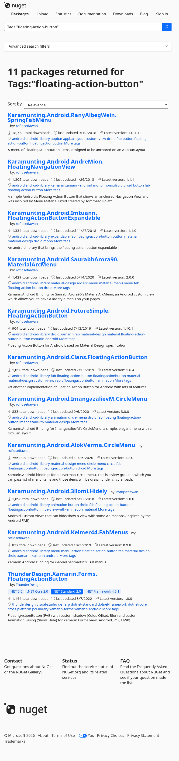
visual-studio (47, 604)
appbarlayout (74, 138)
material (131, 236)
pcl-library (40, 609)
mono (98, 185)
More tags (72, 143)
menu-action (71, 550)
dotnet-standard (84, 604)
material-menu (111, 283)
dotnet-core (137, 604)
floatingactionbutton (46, 143)
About (43, 735)
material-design (20, 241)
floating (109, 417)
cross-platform (19, 609)
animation (105, 380)
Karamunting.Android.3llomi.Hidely (57, 491)
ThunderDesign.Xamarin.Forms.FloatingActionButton (52, 576)
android (18, 138)
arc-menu (90, 283)
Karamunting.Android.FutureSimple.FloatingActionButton (59, 313)
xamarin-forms (61, 609)
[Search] (167, 27)
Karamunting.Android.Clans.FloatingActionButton (78, 357)
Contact (13, 661)
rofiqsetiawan (27, 125)
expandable (60, 236)
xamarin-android (78, 185)
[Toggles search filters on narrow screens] (166, 46)
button (128, 138)
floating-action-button (25, 189)
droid (111, 138)
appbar (56, 138)
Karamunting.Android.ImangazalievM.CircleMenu (77, 398)
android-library (38, 138)
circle (111, 463)
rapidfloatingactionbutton (75, 380)
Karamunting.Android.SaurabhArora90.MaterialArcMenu (63, 262)
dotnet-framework (112, 604)
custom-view (96, 138)
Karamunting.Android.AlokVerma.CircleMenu (71, 444)
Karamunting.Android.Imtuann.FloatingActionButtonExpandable (54, 215)
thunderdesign (24, 604)
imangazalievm (31, 422)
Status (69, 661)
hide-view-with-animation (62, 509)
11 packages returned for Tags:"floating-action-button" (75, 78)
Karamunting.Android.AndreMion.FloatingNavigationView (56, 164)
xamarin (57, 185)
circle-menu (77, 417)
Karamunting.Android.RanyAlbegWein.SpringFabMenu (62, 117)
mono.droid (113, 185)
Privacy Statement (143, 735)
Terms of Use (63, 735)
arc (79, 283)
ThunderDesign (28, 584)
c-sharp (64, 604)
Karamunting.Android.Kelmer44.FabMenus (68, 532)
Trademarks (14, 741)
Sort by (15, 104)
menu (128, 283)
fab (119, 138)
